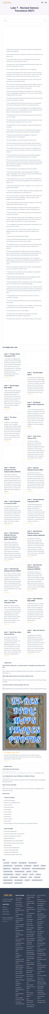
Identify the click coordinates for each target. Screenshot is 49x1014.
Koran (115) (38, 874)
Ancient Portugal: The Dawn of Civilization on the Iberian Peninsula (21, 823)
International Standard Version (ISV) (31, 909)
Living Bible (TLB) (31, 932)
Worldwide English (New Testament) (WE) (41, 992)
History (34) (18, 874)
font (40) (35, 871)
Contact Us (5, 909)
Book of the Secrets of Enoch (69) (39, 868)
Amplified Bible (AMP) (9, 838)
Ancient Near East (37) (8, 865)
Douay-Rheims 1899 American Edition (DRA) (20, 967)
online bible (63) (23, 877)
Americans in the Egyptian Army (12, 802)
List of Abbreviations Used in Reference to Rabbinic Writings (18, 776)
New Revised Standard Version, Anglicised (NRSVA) (40, 925)
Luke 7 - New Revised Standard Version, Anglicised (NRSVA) (34, 567)
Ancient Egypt (7, 809)
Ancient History (8, 814)
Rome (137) (27, 880)
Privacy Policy (5, 914)
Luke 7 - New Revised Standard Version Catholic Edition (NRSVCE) (36, 533)
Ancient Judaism (8, 818)
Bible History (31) (7, 868)
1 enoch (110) (6, 862)
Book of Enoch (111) (26, 868)
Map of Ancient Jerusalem (9, 784)
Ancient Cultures (8, 805)
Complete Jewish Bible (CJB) (11, 852)
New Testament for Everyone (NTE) (41, 945)
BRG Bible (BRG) (8, 845)
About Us (4, 907)
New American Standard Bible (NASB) (30, 958)
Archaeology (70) (28, 865)
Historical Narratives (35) (8, 874)
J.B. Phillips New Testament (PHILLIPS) (31, 915)
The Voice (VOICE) (41, 975)
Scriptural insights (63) (8, 883)
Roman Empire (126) (18, 880)
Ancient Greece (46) (32, 862)
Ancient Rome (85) (18, 865)
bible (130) (43, 865)
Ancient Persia (7, 821)
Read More (7, 377)
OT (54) (30, 877)
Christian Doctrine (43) (8, 871)
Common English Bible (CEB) (11, 850)
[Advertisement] (24, 39)
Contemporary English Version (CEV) (13, 854)
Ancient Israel (7, 816)
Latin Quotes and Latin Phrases (10, 769)
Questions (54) (37, 877)
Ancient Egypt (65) (22, 862)
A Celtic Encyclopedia (9, 800)
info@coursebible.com (8, 917)
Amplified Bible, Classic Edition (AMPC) (13, 840)
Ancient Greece (8, 812)
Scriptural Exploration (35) (37, 880)
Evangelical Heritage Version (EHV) (20, 989)
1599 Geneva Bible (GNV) (10, 831)
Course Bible (10, 899)
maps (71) (6, 877)
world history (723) (18, 883)
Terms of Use (5, 911)
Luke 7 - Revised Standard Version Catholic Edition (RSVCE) (12, 470)
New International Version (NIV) (30, 1000)
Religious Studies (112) (8, 880)
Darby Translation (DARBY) (18, 955)
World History (6, 793)
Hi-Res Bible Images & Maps (11, 752)
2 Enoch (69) (14, 862)
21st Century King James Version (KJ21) (14, 833)
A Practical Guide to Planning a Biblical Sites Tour (15, 684)
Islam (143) (25, 874)
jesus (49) (31, 874)
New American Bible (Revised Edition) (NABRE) (31, 952)
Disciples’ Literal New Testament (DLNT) (20, 961)
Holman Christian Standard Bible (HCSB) (31, 897)
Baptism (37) (36, 865)
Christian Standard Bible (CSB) (11, 847)
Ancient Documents (9, 807)
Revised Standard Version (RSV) (41, 959)
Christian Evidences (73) (19, 871)
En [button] (42, 2)
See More (6, 760)
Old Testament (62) (14, 877)
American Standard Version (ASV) (12, 836)
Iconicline (7, 919)
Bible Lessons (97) (16, 868)
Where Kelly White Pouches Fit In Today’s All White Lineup (17, 676)
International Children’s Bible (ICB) (30, 903)
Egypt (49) (29, 871)
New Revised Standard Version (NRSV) (41, 909)
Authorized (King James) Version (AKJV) (14, 843)
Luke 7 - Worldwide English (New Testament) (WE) (35, 404)
